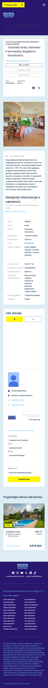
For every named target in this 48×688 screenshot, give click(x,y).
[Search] (22, 4)
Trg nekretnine (29, 621)
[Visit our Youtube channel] (22, 573)
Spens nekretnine (9, 613)
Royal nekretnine (9, 605)
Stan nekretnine (9, 616)
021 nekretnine (8, 602)
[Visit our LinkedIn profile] (30, 573)
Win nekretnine (29, 613)
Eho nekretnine (29, 610)
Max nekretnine (29, 618)
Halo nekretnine (30, 607)
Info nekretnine (29, 602)
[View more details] (14, 319)
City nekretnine (29, 599)
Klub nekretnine (9, 610)
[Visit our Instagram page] (17, 573)
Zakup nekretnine (30, 626)
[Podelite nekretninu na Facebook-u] (34, 88)
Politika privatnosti (15, 576)
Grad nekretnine (9, 599)
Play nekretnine (9, 618)
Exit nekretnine (29, 616)
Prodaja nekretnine (10, 629)
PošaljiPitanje (24, 479)
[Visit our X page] (26, 573)
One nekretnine (29, 624)
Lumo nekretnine (30, 629)
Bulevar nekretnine (31, 605)
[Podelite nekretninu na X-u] (39, 88)
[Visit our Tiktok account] (35, 573)
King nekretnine (9, 621)
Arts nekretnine (8, 624)
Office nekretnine (9, 607)
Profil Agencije (34, 420)
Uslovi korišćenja (34, 576)
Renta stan (7, 626)
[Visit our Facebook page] (13, 573)
